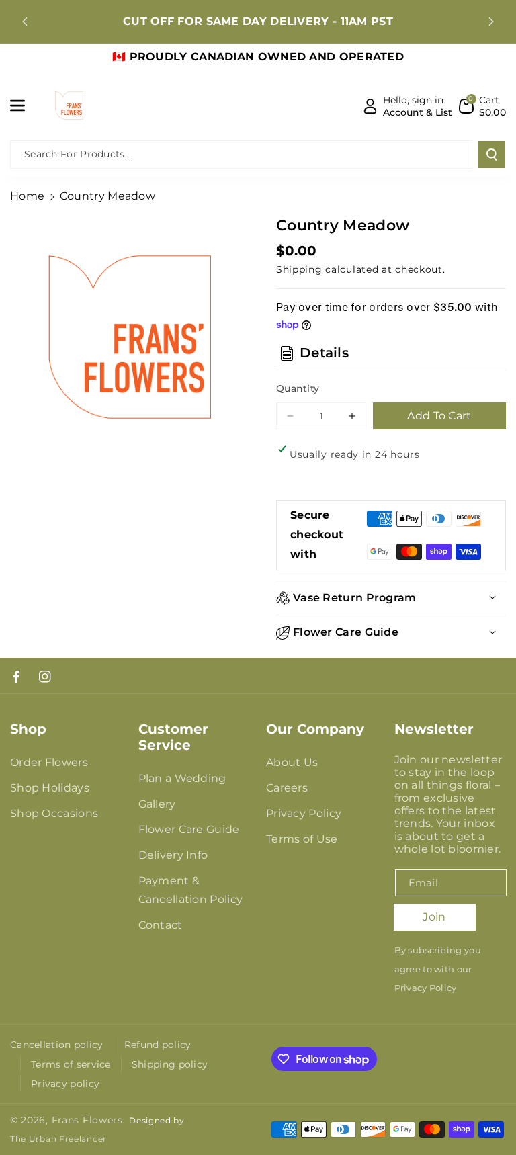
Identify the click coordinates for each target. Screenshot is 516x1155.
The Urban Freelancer (58, 1139)
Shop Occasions (54, 813)
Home (27, 195)
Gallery (157, 804)
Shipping (299, 269)
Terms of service (71, 1064)
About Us (292, 762)
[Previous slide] (25, 21)
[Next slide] (491, 21)
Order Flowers (49, 762)
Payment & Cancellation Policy (190, 890)
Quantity (297, 388)
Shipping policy (170, 1064)
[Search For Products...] (491, 154)
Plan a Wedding (182, 778)
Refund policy (157, 1045)
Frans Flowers (87, 1120)
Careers (287, 787)
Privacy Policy (303, 813)
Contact (160, 924)
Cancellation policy (56, 1045)
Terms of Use (302, 838)
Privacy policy (65, 1084)
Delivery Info (173, 855)
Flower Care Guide (189, 829)
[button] (25, 105)
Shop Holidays (49, 787)
